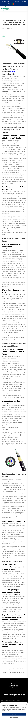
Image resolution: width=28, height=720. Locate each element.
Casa (12, 71)
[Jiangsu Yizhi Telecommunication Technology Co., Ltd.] (5, 8)
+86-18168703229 (8, 1)
